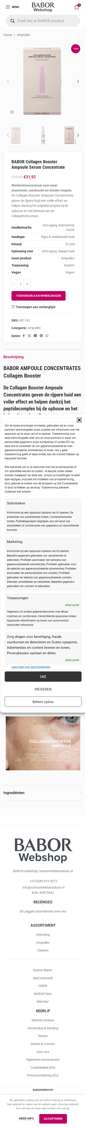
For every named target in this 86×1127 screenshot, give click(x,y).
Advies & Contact (43, 1044)
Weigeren (43, 689)
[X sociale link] (29, 336)
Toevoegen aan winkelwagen (38, 295)
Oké (43, 677)
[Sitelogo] (43, 6)
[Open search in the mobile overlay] (43, 20)
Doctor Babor (42, 970)
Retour (43, 1036)
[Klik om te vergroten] (12, 112)
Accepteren (53, 1118)
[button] (79, 420)
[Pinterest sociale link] (41, 336)
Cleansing (43, 934)
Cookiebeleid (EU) (43, 1067)
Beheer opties (43, 702)
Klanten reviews (43, 1020)
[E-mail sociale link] (35, 336)
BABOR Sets (43, 994)
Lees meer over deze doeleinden (30, 667)
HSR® (43, 986)
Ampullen (23, 35)
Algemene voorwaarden (43, 1059)
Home (7, 35)
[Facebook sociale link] (23, 336)
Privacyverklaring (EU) (42, 1075)
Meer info (27, 1118)
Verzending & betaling (42, 1028)
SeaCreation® (43, 978)
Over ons (42, 1052)
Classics (43, 950)
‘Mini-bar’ (42, 1001)
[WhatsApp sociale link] (47, 336)
